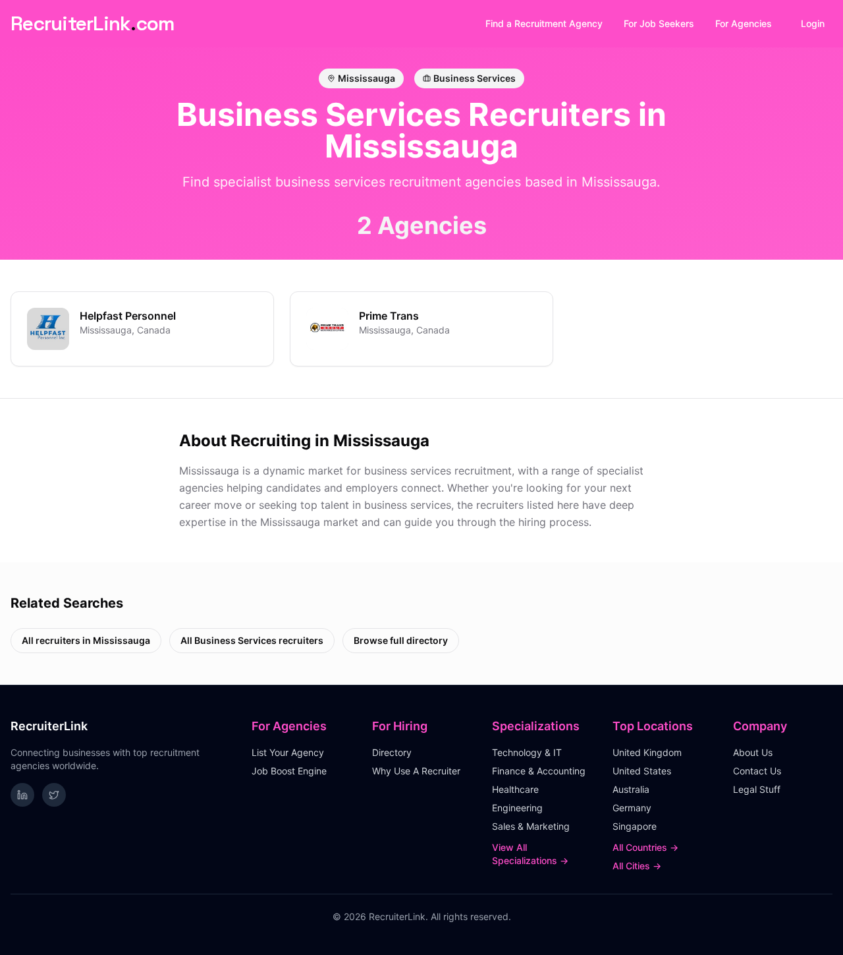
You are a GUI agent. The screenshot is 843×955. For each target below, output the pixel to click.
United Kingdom (647, 752)
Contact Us (757, 770)
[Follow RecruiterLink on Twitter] (54, 795)
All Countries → (645, 847)
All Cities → (636, 865)
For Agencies (743, 23)
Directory (392, 752)
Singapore (634, 826)
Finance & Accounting (538, 770)
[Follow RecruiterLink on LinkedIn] (22, 795)
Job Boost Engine (289, 770)
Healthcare (515, 789)
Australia (630, 789)
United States (641, 770)
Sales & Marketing (531, 826)
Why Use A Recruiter (416, 770)
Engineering (517, 807)
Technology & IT (527, 752)
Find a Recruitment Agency (544, 23)
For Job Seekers (659, 23)
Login (813, 23)
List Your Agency (288, 752)
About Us (753, 752)
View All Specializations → (530, 854)
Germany (631, 807)
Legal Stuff (756, 789)
